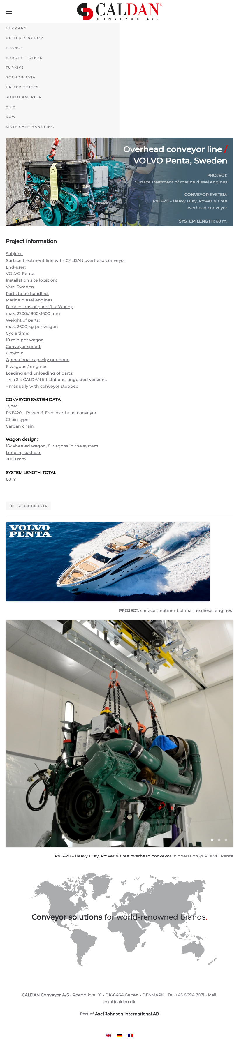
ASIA (11, 107)
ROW (11, 117)
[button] (9, 11)
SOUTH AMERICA (23, 97)
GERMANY (16, 28)
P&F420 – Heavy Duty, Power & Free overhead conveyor (113, 856)
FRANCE (14, 48)
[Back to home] (119, 11)
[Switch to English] (108, 1035)
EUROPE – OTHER (24, 58)
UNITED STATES (22, 87)
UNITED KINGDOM (25, 38)
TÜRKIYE (15, 68)
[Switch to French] (130, 1035)
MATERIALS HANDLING (30, 127)
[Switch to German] (119, 1035)
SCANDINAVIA (21, 77)
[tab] (212, 840)
